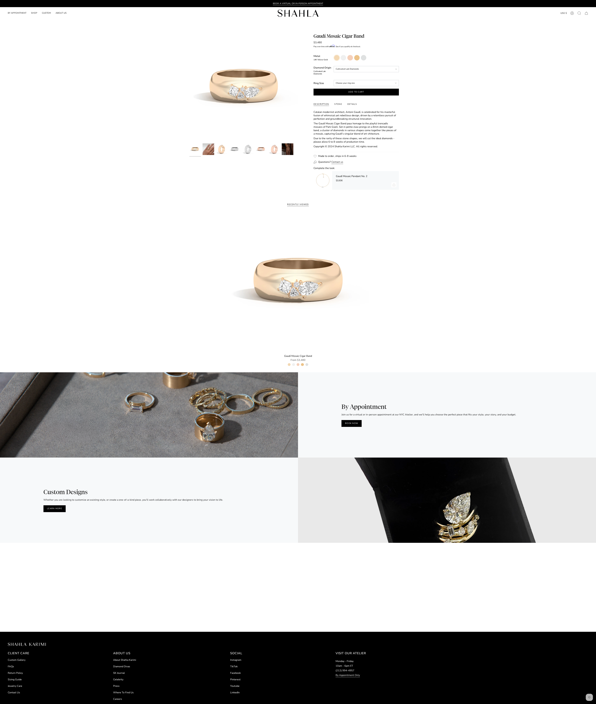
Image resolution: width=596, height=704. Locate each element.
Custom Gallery (16, 660)
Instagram (235, 660)
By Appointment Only (348, 675)
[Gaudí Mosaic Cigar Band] (298, 282)
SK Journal (119, 673)
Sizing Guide (15, 679)
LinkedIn (235, 692)
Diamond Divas (121, 666)
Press (116, 686)
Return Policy (15, 673)
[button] (34, 13)
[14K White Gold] (293, 364)
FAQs (11, 666)
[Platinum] (306, 364)
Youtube (234, 686)
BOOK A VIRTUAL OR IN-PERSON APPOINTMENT (298, 3)
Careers (117, 699)
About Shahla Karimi (124, 660)
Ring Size (319, 83)
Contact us (337, 162)
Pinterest (235, 679)
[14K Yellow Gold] (289, 364)
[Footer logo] (27, 644)
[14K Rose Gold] (298, 364)
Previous (189, 87)
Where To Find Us (123, 692)
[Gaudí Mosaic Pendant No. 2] (323, 180)
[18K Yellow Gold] (302, 364)
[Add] (393, 184)
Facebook (235, 673)
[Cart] (586, 13)
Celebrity (118, 679)
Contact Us (14, 692)
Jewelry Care (15, 686)
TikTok (234, 666)
